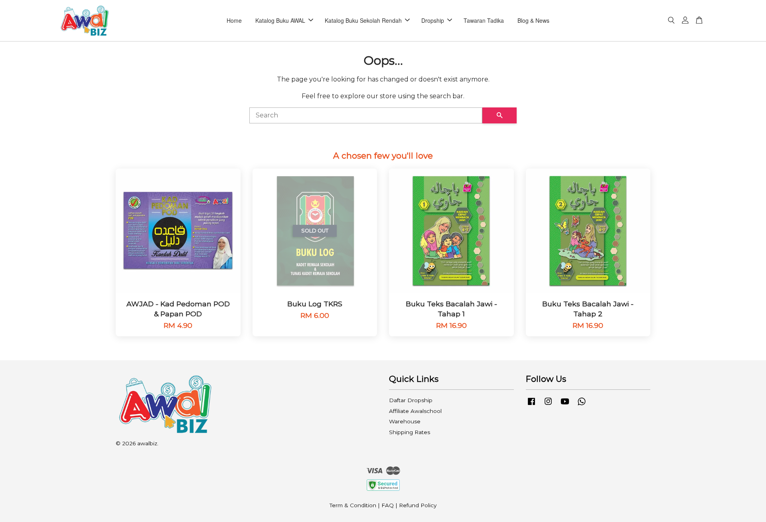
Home (234, 20)
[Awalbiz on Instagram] (548, 405)
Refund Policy (417, 505)
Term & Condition (353, 505)
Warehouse (405, 421)
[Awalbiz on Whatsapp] (581, 405)
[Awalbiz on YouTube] (565, 405)
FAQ (387, 505)
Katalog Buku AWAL (280, 20)
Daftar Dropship (410, 400)
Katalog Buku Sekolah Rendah (363, 20)
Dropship (432, 20)
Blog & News (533, 20)
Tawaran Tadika (484, 20)
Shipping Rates (409, 432)
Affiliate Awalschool (415, 411)
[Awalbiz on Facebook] (531, 405)
